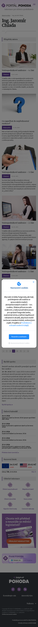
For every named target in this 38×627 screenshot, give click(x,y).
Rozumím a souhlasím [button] (19, 337)
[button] (19, 343)
